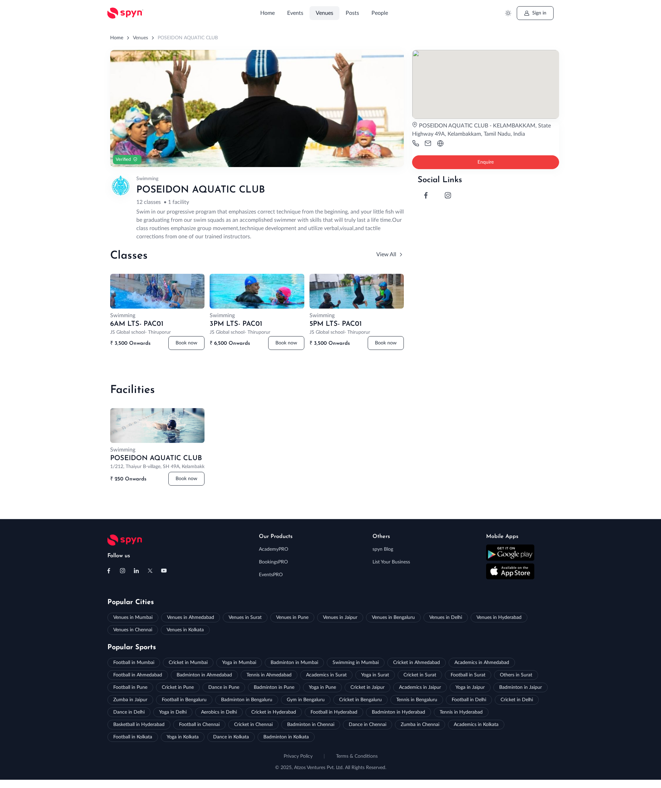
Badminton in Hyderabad (398, 712)
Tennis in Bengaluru (416, 699)
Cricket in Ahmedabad (416, 662)
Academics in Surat (326, 675)
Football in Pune (130, 687)
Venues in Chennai (132, 630)
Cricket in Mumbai (188, 662)
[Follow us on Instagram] (122, 571)
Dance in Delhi (129, 712)
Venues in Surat (245, 617)
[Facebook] (426, 195)
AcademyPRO (273, 549)
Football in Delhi (469, 699)
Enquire (486, 162)
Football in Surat (468, 675)
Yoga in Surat (375, 675)
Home (267, 13)
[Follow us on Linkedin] (136, 571)
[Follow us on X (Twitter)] (150, 571)
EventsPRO (271, 574)
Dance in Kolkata (231, 737)
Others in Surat (516, 675)
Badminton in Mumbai (294, 662)
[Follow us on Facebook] (109, 571)
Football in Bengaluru (184, 699)
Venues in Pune (292, 617)
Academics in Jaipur (420, 687)
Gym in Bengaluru (306, 699)
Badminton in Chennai (310, 724)
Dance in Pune (223, 687)
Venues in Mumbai (133, 617)
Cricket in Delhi (517, 699)
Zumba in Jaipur (130, 699)
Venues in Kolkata (185, 630)
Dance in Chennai (367, 724)
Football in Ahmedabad (137, 675)
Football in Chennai (199, 724)
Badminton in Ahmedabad (204, 675)
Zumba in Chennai (420, 724)
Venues (324, 13)
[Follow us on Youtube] (164, 571)
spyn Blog (383, 549)
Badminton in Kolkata (286, 737)
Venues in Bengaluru (393, 617)
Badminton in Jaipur (520, 687)
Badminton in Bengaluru (246, 699)
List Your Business (391, 562)
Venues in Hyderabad (499, 617)
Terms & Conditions (357, 756)
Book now (186, 343)
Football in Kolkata (132, 737)
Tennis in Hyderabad (461, 712)
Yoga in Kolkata (183, 737)
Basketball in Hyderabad (139, 724)
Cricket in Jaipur (367, 687)
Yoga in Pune (322, 687)
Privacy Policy (298, 756)
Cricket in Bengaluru (360, 699)
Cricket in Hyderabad (273, 712)
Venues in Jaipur (340, 617)
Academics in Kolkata (476, 724)
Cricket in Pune (178, 687)
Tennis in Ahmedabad (269, 675)
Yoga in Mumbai (239, 662)
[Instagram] (448, 195)
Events (295, 13)
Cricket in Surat (419, 675)
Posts (352, 13)
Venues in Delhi (445, 617)
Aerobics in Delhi (219, 712)
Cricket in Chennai (253, 724)
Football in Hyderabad (334, 712)
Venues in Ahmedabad (190, 617)
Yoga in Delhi (173, 712)
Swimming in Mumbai (356, 662)
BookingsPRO (273, 562)
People (379, 13)
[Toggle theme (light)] (508, 13)
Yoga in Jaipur (470, 687)
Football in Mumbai (133, 662)
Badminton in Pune (274, 687)
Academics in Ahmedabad (481, 662)
